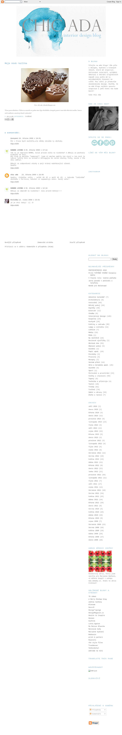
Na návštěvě (94, 338)
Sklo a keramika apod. (99, 365)
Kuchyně (92, 322)
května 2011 (94, 496)
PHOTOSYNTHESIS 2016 (98, 270)
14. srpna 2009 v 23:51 (29, 200)
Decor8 (91, 607)
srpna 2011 (93, 487)
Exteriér (92, 311)
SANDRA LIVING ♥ (17, 150)
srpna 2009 (93, 521)
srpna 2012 (93, 450)
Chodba (91, 313)
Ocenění (92, 349)
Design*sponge (95, 610)
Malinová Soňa (95, 629)
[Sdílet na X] (10, 119)
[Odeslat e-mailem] (6, 119)
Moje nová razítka (16, 63)
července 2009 (95, 524)
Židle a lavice (95, 395)
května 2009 (94, 531)
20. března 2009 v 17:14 (36, 150)
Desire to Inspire (97, 615)
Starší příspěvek (77, 242)
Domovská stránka (45, 242)
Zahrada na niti (96, 651)
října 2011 (93, 481)
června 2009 (94, 527)
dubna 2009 (93, 534)
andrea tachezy (95, 602)
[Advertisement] (100, 236)
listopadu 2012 (95, 444)
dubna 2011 (93, 500)
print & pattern (96, 637)
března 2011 (94, 503)
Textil (91, 384)
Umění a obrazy (95, 392)
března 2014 (94, 413)
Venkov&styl (94, 648)
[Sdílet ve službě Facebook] (12, 119)
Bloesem (92, 605)
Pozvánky (92, 354)
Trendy (91, 387)
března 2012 (94, 465)
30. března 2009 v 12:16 (36, 188)
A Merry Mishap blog (98, 599)
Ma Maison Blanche (97, 626)
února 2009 (93, 540)
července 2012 (95, 453)
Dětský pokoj (94, 305)
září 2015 (93, 406)
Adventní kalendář (97, 297)
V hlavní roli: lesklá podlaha (102, 278)
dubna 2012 (93, 462)
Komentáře (96, 714)
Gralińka (14, 200)
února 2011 (93, 506)
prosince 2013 (95, 419)
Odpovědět (14, 144)
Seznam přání (94, 362)
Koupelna (92, 319)
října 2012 (93, 447)
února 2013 (93, 437)
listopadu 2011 (95, 478)
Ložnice (92, 330)
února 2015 (93, 409)
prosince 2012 (95, 441)
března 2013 (94, 434)
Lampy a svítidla (96, 327)
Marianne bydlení (96, 632)
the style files (96, 643)
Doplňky (92, 308)
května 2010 (94, 512)
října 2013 (93, 425)
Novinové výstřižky (97, 341)
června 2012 (94, 456)
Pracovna (92, 357)
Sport (91, 371)
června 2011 (94, 493)
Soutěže (92, 368)
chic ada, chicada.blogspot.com (46, 105)
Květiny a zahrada (97, 324)
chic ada (14, 175)
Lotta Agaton (94, 624)
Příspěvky (96, 710)
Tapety (91, 379)
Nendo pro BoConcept (98, 286)
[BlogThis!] (8, 119)
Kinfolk (92, 621)
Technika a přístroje (98, 381)
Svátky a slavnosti (97, 376)
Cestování (93, 303)
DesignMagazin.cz (96, 613)
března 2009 (94, 537)
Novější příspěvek (13, 242)
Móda (90, 335)
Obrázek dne (94, 343)
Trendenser (93, 645)
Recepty (92, 360)
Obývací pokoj (95, 346)
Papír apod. (94, 351)
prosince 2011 (95, 475)
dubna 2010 (93, 515)
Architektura (94, 300)
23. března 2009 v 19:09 (33, 175)
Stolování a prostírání (99, 373)
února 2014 (93, 416)
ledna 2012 (93, 472)
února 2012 (93, 468)
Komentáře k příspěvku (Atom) (40, 247)
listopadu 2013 (95, 422)
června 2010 (94, 509)
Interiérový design (97, 316)
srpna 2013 (93, 431)
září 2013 (93, 428)
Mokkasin (92, 634)
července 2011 (95, 490)
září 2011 (93, 484)
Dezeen (91, 618)
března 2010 (94, 518)
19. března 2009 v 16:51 (30, 138)
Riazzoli (92, 640)
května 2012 (94, 459)
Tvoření (28, 116)
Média (91, 332)
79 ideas (92, 596)
